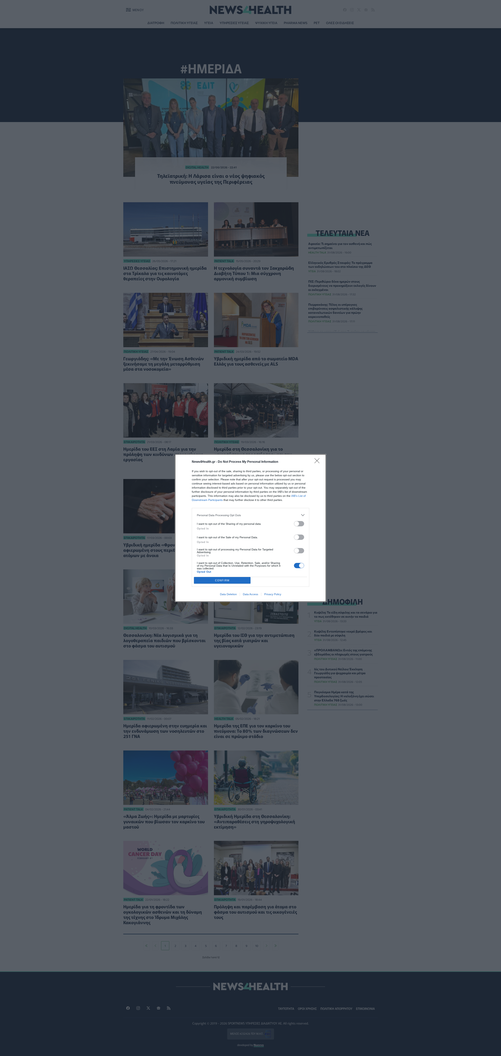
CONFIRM (222, 580)
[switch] (299, 523)
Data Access (250, 594)
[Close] (318, 462)
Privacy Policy (272, 594)
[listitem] (250, 515)
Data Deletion (228, 594)
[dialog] (250, 528)
